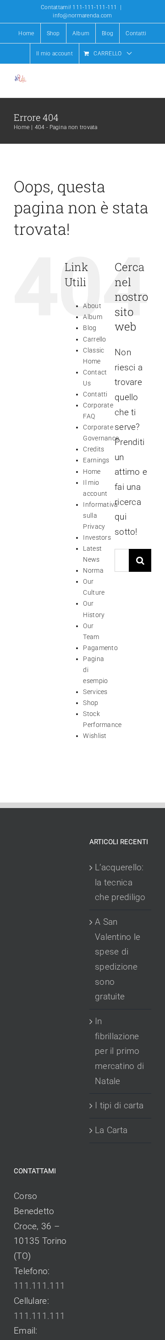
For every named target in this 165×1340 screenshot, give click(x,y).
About (92, 305)
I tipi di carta (119, 1105)
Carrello (94, 339)
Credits (93, 449)
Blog (89, 327)
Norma (93, 570)
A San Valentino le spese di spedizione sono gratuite (117, 959)
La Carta (111, 1130)
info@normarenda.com (82, 15)
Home (91, 471)
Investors (97, 537)
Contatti (95, 394)
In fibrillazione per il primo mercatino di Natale (119, 1051)
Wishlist (94, 735)
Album (92, 316)
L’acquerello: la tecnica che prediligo (120, 882)
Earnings (96, 460)
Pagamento (100, 647)
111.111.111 (39, 1285)
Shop (90, 702)
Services (95, 691)
